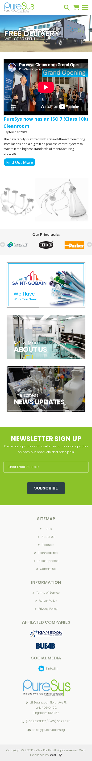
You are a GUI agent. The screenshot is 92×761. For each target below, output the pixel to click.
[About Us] (46, 317)
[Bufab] (46, 643)
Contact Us (48, 569)
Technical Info (48, 553)
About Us (48, 537)
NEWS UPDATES (39, 402)
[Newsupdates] (46, 368)
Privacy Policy (48, 609)
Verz (53, 755)
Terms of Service (48, 593)
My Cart (76, 8)
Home (48, 529)
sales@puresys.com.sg (48, 730)
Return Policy (48, 601)
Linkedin (52, 668)
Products (48, 545)
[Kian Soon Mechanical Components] (46, 632)
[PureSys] (19, 7)
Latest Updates (48, 561)
